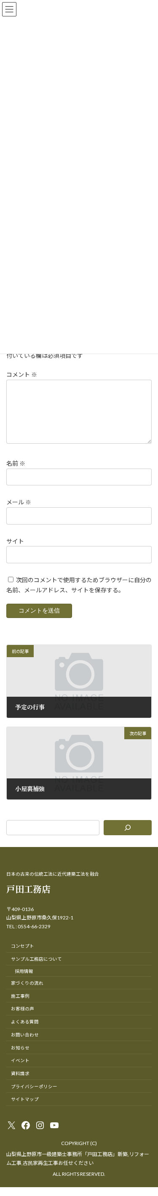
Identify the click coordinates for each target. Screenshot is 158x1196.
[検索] (128, 827)
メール (18, 502)
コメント (21, 374)
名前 (15, 463)
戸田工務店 (28, 888)
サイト (15, 541)
